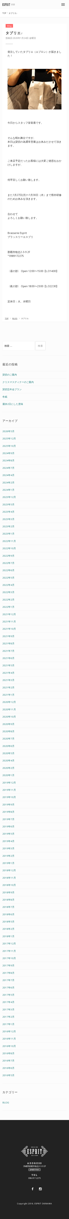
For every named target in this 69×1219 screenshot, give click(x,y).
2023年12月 (9, 497)
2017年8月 (8, 972)
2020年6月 (8, 746)
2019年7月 (8, 819)
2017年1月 (8, 1024)
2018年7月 (8, 906)
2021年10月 (9, 628)
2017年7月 (8, 980)
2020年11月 (9, 709)
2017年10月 (9, 958)
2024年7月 (8, 467)
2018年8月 (8, 899)
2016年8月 (8, 1053)
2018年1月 (8, 936)
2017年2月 (8, 1016)
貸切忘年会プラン (12, 389)
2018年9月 (8, 892)
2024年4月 (8, 475)
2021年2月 (8, 687)
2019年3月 (8, 848)
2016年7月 (8, 1060)
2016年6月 (8, 1068)
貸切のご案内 (9, 374)
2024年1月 (8, 489)
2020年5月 (8, 753)
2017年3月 (8, 1009)
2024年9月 (8, 453)
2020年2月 (8, 767)
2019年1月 (8, 863)
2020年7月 (8, 738)
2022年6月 (8, 570)
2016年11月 (9, 1038)
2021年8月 (8, 643)
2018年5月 (8, 921)
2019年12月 (9, 782)
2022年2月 (8, 599)
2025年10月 (9, 445)
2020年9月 (8, 724)
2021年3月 (8, 680)
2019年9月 (8, 804)
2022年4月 (8, 584)
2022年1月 (8, 606)
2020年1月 (8, 775)
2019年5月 (8, 833)
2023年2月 (8, 526)
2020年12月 (9, 702)
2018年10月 (9, 885)
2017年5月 (8, 994)
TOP (4, 13)
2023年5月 (8, 504)
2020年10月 (9, 716)
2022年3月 (8, 592)
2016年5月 (8, 1075)
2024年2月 (8, 482)
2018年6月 (8, 914)
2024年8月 (8, 460)
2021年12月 (9, 614)
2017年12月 (9, 943)
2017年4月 (8, 1002)
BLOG (14, 318)
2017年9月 (8, 965)
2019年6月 (8, 826)
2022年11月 (9, 541)
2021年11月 (9, 621)
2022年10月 (9, 548)
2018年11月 (9, 877)
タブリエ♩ (15, 32)
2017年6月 (8, 987)
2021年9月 (8, 636)
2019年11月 (9, 789)
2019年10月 (9, 797)
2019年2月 (8, 855)
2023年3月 (8, 519)
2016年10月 (9, 1046)
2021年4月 (8, 672)
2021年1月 (8, 694)
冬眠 (4, 396)
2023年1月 (8, 533)
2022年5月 (8, 577)
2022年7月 (8, 563)
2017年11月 (9, 950)
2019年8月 (8, 811)
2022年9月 (8, 555)
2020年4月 (8, 760)
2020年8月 (8, 731)
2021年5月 (8, 665)
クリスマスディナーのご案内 (18, 382)
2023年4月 (8, 511)
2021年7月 (8, 650)
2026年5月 (8, 431)
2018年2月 (8, 928)
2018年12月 (9, 870)
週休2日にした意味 (12, 404)
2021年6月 (8, 658)
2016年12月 (9, 1031)
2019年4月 (8, 841)
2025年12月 (9, 438)
